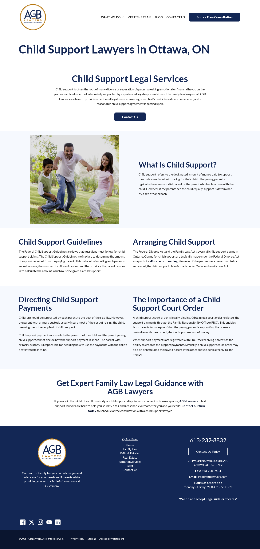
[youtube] (49, 522)
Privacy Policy (77, 538)
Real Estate (130, 457)
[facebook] (23, 522)
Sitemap (92, 538)
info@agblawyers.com (212, 476)
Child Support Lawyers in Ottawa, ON (114, 49)
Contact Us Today (208, 451)
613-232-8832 (208, 440)
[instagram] (40, 522)
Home (130, 445)
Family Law (130, 449)
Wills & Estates (130, 453)
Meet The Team (139, 17)
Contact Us (175, 17)
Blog (159, 17)
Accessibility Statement (111, 538)
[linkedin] (58, 522)
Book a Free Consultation (215, 17)
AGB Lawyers (189, 401)
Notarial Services (130, 461)
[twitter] (31, 522)
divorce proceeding (164, 261)
